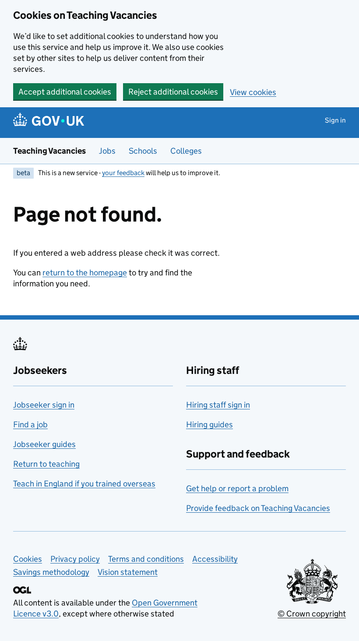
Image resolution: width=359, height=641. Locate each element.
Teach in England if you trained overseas (84, 484)
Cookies (27, 559)
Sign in (335, 120)
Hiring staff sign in (218, 405)
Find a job (30, 424)
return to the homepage (84, 273)
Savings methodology (51, 572)
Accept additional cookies (64, 92)
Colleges (186, 151)
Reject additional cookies (173, 92)
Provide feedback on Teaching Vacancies (258, 508)
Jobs (107, 151)
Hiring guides (209, 424)
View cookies (253, 92)
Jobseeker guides (44, 444)
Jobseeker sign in (43, 405)
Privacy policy (75, 559)
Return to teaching (46, 464)
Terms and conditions (146, 559)
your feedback (123, 173)
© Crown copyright (312, 614)
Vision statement (128, 572)
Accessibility (215, 559)
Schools (143, 151)
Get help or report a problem (237, 488)
